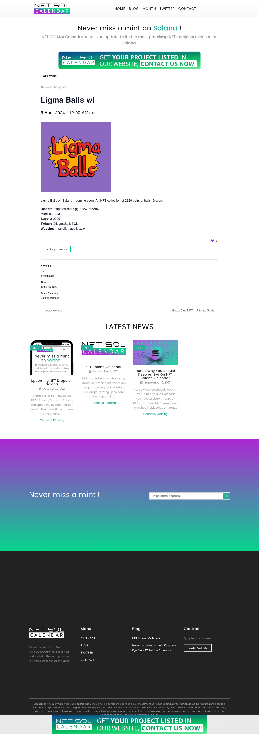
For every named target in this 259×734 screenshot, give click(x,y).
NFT (35, 348)
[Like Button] (212, 240)
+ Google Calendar (57, 249)
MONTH (149, 8)
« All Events (49, 76)
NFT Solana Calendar (103, 367)
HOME (119, 8)
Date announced (50, 297)
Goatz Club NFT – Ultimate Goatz (193, 310)
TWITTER (87, 652)
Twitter (167, 8)
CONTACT (187, 8)
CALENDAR (88, 638)
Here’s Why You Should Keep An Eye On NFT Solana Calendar (155, 374)
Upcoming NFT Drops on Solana (52, 382)
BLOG (134, 8)
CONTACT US (198, 648)
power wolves (53, 310)
